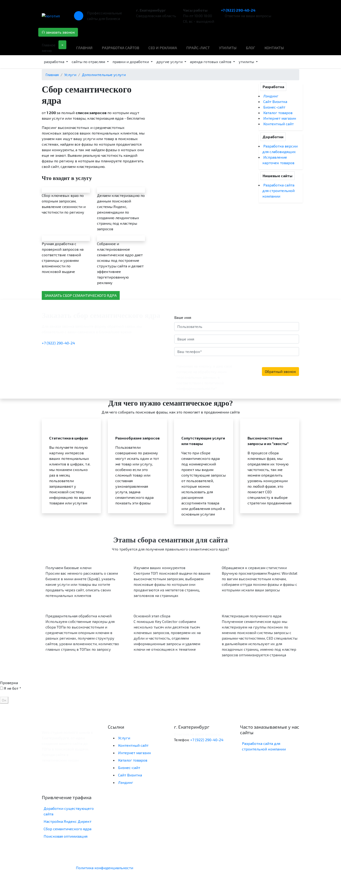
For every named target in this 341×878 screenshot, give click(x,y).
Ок (4, 700)
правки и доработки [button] (131, 61)
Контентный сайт (278, 124)
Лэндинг (270, 96)
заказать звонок (60, 32)
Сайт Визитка (275, 101)
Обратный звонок (280, 371)
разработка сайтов (120, 47)
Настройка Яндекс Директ (67, 821)
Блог (250, 47)
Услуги (124, 738)
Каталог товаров (278, 112)
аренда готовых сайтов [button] (211, 61)
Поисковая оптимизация (65, 836)
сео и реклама (162, 47)
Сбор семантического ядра (67, 829)
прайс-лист (198, 47)
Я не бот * (12, 688)
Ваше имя (182, 317)
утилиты (228, 47)
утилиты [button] (247, 61)
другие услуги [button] (169, 61)
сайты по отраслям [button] (89, 61)
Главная (84, 47)
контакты (274, 47)
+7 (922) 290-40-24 (238, 10)
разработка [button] (54, 61)
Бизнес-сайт (274, 107)
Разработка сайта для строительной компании (278, 190)
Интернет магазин (279, 118)
